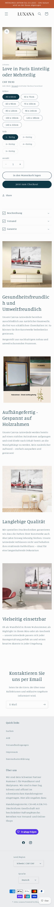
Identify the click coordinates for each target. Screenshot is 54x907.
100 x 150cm (12, 118)
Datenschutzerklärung (18, 759)
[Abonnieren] (44, 704)
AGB (8, 738)
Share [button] (9, 195)
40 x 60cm (11, 96)
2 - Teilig (29, 138)
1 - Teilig (10, 137)
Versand (15, 86)
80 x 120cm (11, 110)
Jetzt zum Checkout (27, 184)
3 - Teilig (12, 145)
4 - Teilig (29, 145)
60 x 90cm (11, 103)
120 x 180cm (32, 118)
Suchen (10, 731)
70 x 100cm (30, 103)
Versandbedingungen (17, 745)
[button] (6, 13)
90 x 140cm (31, 110)
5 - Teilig (12, 152)
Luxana (22, 902)
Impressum (12, 752)
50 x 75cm (29, 96)
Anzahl (5, 158)
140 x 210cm (12, 125)
